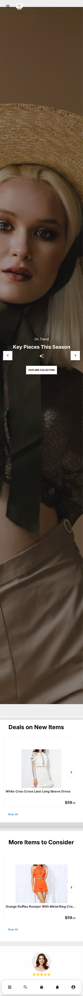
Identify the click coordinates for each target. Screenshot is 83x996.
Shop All (13, 814)
